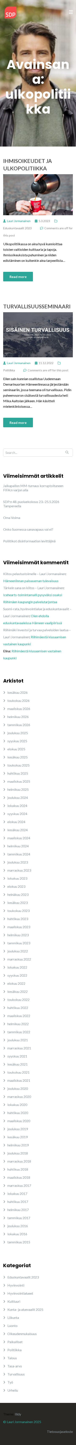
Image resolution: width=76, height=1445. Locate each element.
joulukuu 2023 (17, 862)
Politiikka (9, 370)
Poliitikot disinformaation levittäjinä (29, 541)
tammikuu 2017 (18, 1218)
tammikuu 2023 (18, 943)
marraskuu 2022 (19, 959)
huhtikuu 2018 (17, 1169)
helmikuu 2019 (18, 1145)
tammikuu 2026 (18, 725)
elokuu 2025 (16, 749)
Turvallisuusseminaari (37, 306)
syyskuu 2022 (17, 975)
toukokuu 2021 (18, 1072)
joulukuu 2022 (17, 951)
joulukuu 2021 (17, 1040)
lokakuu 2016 (17, 1234)
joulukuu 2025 (17, 733)
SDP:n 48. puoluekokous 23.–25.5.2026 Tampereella (31, 504)
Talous (12, 1358)
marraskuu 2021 (19, 1048)
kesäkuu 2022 (17, 991)
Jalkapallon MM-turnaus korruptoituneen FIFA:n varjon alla (33, 488)
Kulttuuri (13, 1301)
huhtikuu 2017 (17, 1202)
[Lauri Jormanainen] (10, 12)
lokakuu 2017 (17, 1193)
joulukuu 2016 (17, 1226)
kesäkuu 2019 (17, 1137)
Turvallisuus (16, 1374)
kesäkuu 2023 (17, 903)
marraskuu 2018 (19, 1161)
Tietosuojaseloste (60, 1431)
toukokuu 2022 (18, 1000)
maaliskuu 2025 (18, 781)
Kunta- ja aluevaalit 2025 (25, 1309)
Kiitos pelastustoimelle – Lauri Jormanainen (34, 574)
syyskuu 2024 (17, 814)
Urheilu (12, 1390)
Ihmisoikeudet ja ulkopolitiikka (27, 164)
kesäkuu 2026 (17, 692)
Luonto (12, 1326)
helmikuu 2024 (18, 846)
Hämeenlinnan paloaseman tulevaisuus (30, 581)
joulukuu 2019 (17, 1129)
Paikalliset (15, 1342)
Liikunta (13, 1317)
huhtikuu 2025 (17, 773)
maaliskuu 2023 (18, 927)
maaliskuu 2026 (18, 709)
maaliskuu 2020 (18, 1121)
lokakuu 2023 (17, 878)
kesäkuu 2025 (17, 757)
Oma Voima (11, 518)
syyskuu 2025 (17, 741)
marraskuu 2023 (19, 870)
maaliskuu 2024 (18, 838)
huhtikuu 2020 (17, 1113)
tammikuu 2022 (18, 1032)
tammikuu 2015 (18, 1242)
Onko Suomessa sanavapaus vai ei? (28, 529)
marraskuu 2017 (19, 1185)
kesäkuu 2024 (17, 830)
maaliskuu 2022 (18, 1016)
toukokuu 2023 (18, 911)
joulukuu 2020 (17, 1088)
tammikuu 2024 (18, 854)
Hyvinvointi (15, 1285)
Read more (18, 277)
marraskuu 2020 (19, 1096)
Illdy (18, 1414)
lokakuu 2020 (17, 1105)
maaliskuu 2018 (18, 1177)
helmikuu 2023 (18, 935)
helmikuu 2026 (18, 717)
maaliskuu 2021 (18, 1080)
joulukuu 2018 (17, 1153)
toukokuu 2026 (18, 700)
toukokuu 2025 (18, 765)
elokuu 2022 (16, 983)
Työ (10, 1382)
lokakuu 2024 (17, 806)
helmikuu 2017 (18, 1210)
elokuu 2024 (16, 822)
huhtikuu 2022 (17, 1008)
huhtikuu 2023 (17, 919)
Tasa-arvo (14, 1366)
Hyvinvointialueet (20, 1293)
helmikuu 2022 (18, 1024)
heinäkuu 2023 (17, 894)
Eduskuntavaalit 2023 (17, 228)
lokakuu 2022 (17, 967)
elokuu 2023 (16, 886)
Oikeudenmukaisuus (22, 1334)
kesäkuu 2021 (17, 1064)
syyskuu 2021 (17, 1056)
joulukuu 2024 (17, 797)
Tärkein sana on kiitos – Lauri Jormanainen (33, 588)
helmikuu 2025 (18, 789)
